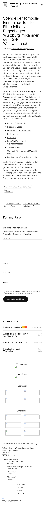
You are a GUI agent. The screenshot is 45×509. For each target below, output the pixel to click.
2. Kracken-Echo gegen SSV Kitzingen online (15, 335)
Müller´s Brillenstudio (16, 123)
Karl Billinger (12, 134)
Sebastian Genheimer (19, 49)
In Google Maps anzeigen (10, 459)
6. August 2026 (39, 335)
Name (5, 263)
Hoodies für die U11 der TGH (15, 342)
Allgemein (30, 49)
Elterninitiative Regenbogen (13, 187)
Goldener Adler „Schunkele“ (19, 130)
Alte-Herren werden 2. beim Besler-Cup (31, 205)
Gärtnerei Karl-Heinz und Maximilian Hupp (22, 152)
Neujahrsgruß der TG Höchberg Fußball (12, 205)
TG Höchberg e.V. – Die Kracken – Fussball (23, 5)
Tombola (28, 187)
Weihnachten (8, 191)
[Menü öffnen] (41, 5)
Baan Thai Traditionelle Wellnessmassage (17, 142)
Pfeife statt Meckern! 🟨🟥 (15, 327)
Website (5, 282)
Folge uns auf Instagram (11, 478)
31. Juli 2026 (38, 342)
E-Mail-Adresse (8, 273)
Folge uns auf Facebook (11, 473)
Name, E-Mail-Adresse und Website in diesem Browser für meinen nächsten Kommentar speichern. (22, 292)
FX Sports (11, 137)
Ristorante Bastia (14, 126)
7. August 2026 (37, 327)
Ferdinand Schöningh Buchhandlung (23, 157)
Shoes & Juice (13, 147)
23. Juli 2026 (40, 350)
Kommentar (7, 238)
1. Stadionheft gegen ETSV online (12, 350)
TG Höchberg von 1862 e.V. (11, 506)
